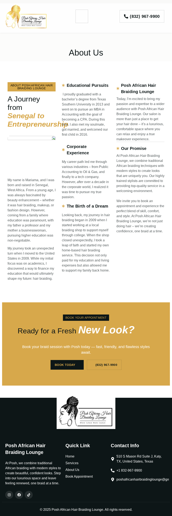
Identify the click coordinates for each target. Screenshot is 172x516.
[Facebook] (19, 495)
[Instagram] (9, 495)
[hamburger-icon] (82, 16)
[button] (32, 86)
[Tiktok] (29, 495)
